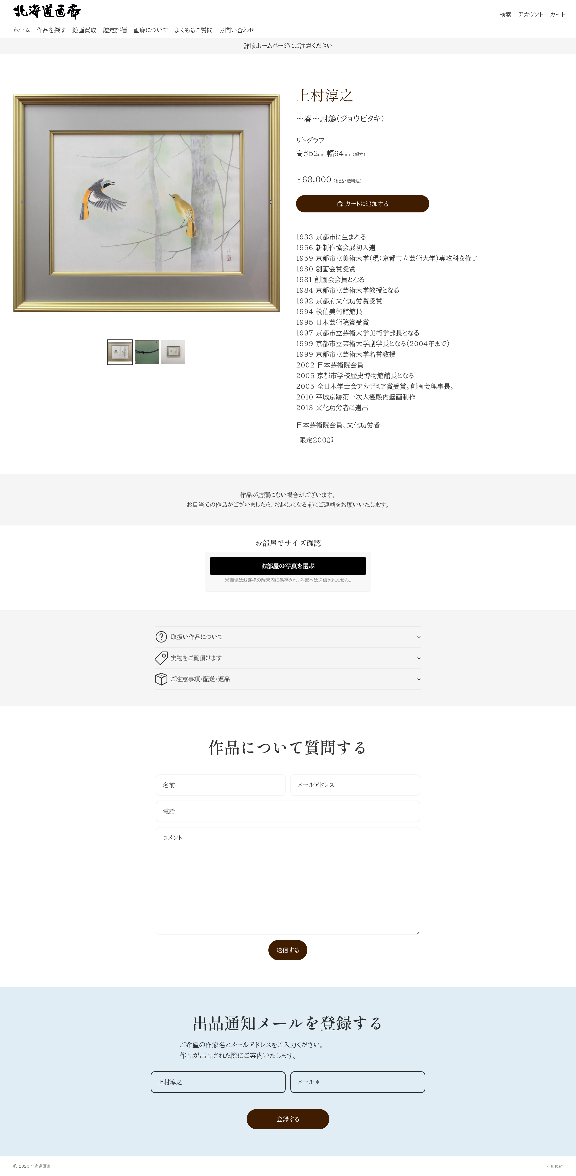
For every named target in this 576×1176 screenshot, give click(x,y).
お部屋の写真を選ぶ (288, 566)
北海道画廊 (41, 1166)
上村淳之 (324, 94)
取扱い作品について (197, 637)
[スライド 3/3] (173, 352)
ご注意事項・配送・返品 (200, 679)
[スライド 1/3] (120, 352)
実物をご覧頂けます (196, 658)
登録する (288, 1119)
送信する (287, 950)
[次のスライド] (272, 203)
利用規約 (555, 1166)
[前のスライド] (20, 203)
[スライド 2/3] (147, 352)
